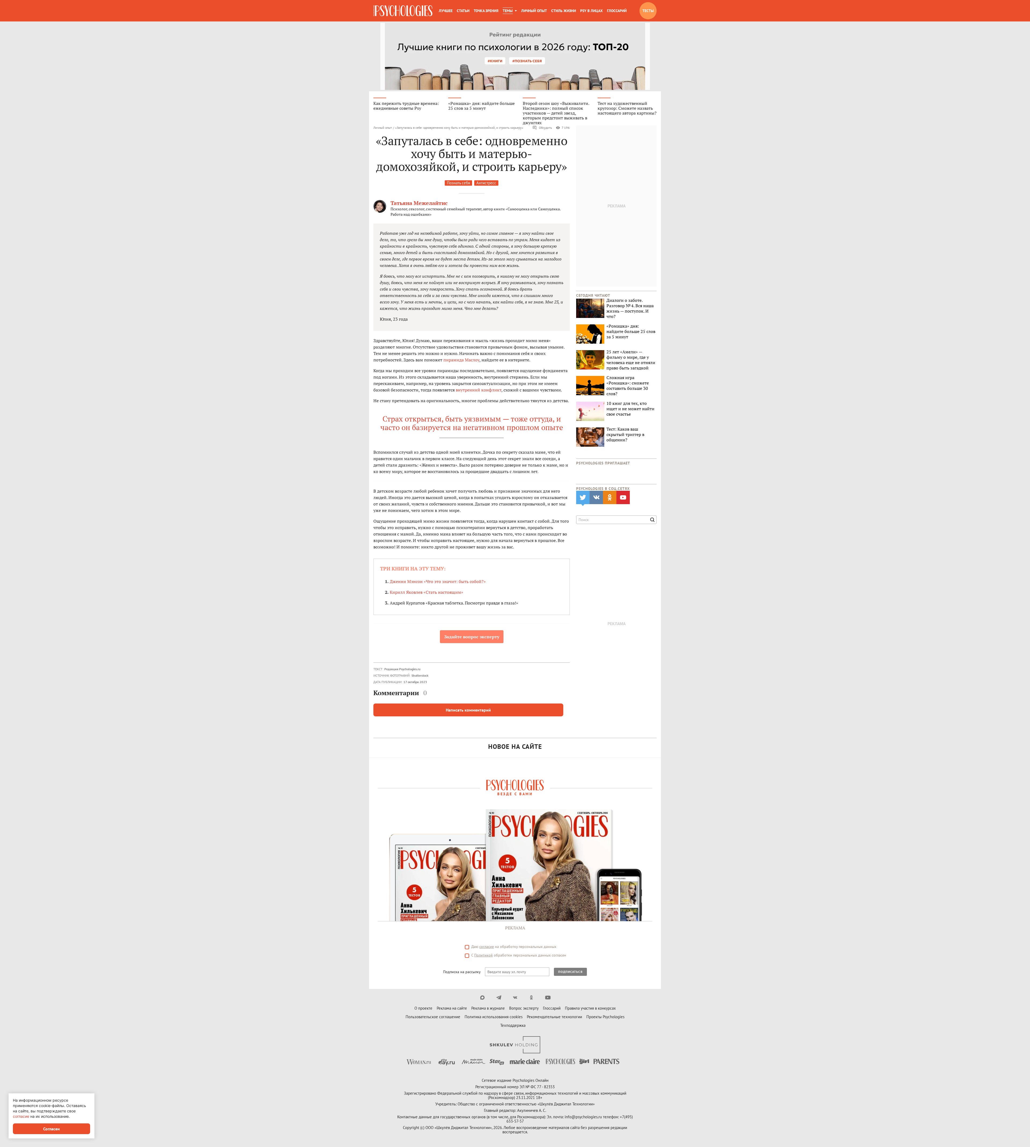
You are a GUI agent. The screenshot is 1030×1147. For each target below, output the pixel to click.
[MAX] (482, 997)
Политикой (483, 955)
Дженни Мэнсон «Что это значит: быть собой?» (438, 581)
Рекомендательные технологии (554, 1016)
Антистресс (486, 182)
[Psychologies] (402, 10)
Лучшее (446, 10)
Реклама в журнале (488, 1008)
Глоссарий (617, 10)
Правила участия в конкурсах (590, 1008)
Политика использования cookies (494, 1016)
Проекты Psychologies (605, 1016)
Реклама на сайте (452, 1008)
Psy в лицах (591, 10)
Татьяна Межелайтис (419, 203)
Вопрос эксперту (524, 1008)
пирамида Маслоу (461, 360)
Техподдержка (512, 1025)
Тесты (648, 10)
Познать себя (458, 182)
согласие (486, 946)
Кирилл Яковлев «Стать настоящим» (426, 592)
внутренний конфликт (478, 390)
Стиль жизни (563, 10)
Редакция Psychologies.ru (402, 669)
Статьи (463, 10)
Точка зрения (486, 10)
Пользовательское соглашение (433, 1016)
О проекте (423, 1008)
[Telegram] (498, 997)
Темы (508, 10)
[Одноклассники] (531, 997)
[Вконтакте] (515, 997)
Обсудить (545, 128)
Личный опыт (534, 10)
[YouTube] (548, 997)
